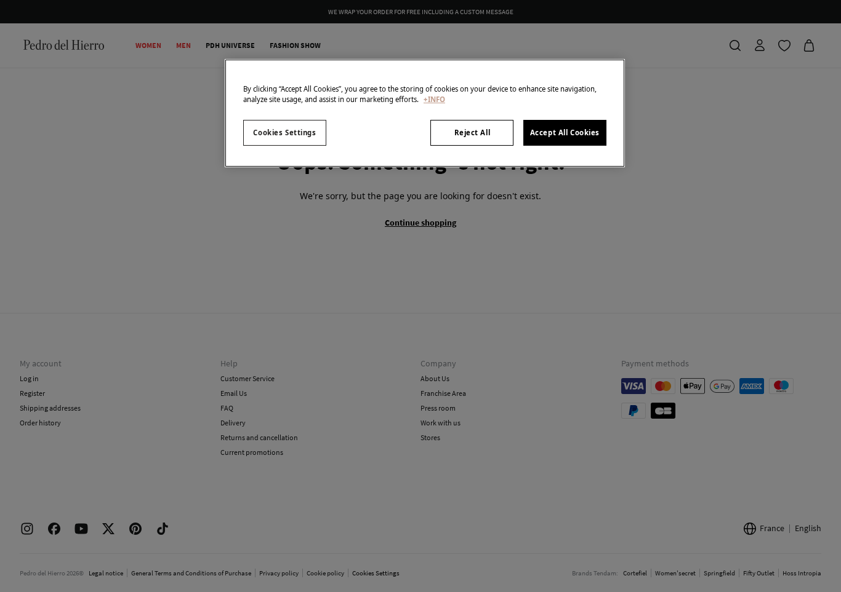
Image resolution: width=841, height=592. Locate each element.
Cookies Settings (284, 132)
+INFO (434, 99)
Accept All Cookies (565, 132)
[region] (425, 113)
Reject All (472, 132)
